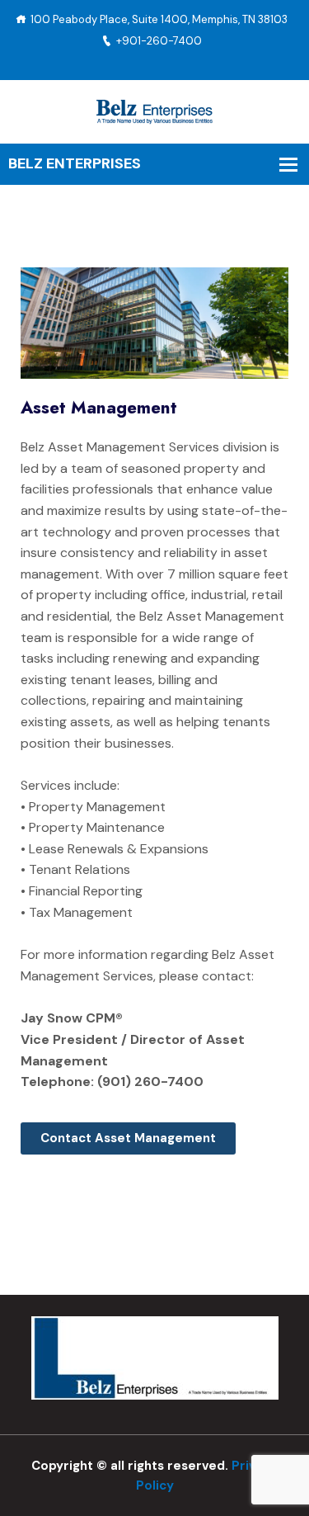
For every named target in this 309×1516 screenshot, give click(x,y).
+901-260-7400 (159, 41)
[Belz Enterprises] (154, 110)
